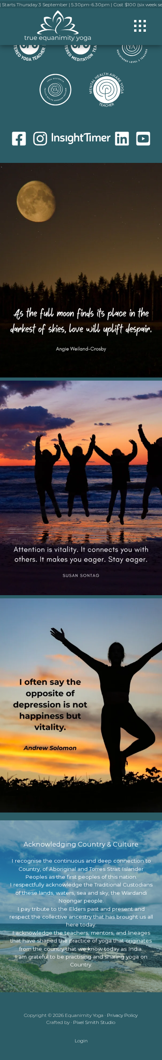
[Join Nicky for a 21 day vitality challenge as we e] (81, 705)
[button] (140, 26)
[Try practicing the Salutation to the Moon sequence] (81, 270)
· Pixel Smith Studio (93, 1022)
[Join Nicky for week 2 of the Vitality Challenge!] (81, 488)
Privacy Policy (122, 1015)
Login (81, 1041)
